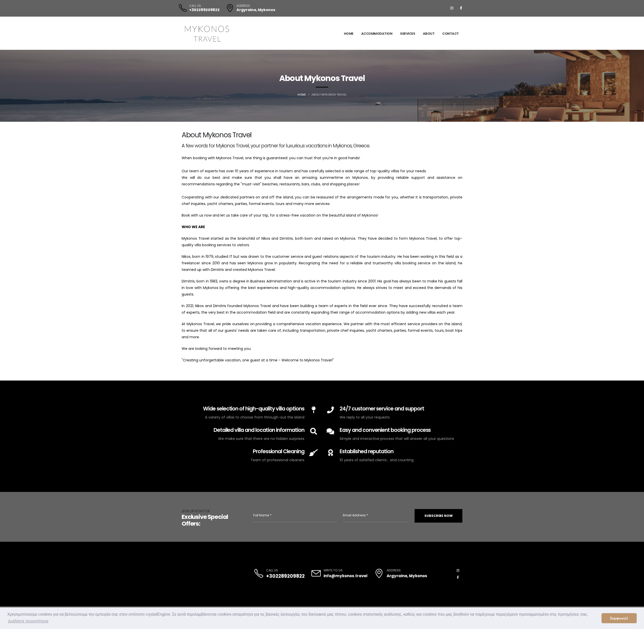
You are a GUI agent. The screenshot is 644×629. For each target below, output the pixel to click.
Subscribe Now (438, 516)
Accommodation (376, 33)
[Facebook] (460, 8)
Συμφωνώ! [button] (619, 618)
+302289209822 (204, 9)
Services (407, 33)
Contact (450, 33)
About (429, 33)
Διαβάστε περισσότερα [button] (28, 621)
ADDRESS (243, 6)
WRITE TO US (333, 570)
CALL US (195, 6)
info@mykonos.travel (346, 575)
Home (348, 33)
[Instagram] (451, 8)
